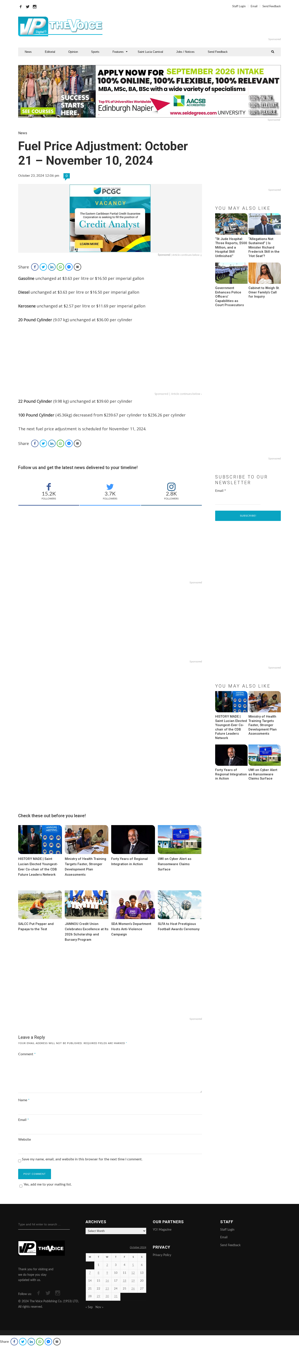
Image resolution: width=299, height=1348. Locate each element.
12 (133, 1273)
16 (107, 1280)
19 (133, 1280)
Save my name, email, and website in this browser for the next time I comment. (82, 1159)
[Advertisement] (203, 26)
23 (107, 1288)
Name (24, 1100)
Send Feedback (271, 6)
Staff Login (239, 6)
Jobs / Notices (185, 51)
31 (116, 1296)
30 (107, 1296)
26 (133, 1288)
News (28, 51)
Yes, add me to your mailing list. (48, 1184)
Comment (27, 1054)
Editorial (50, 51)
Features (118, 51)
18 (124, 1280)
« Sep (89, 1307)
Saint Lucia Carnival (150, 51)
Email (254, 6)
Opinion (73, 51)
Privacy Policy (162, 1255)
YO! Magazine (162, 1229)
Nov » (99, 1307)
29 (98, 1296)
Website (24, 1139)
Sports (95, 51)
